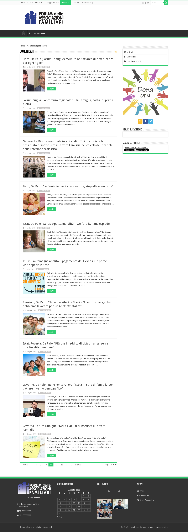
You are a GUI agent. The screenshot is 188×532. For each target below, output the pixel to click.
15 (84, 503)
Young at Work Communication (155, 527)
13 (62, 465)
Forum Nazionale (38, 33)
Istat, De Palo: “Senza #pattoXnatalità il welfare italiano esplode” (67, 223)
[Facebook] (145, 3)
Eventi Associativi (133, 61)
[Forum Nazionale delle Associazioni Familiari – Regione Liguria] (44, 16)
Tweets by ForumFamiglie (135, 147)
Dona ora (65, 3)
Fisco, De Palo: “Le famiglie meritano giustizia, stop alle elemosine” (68, 186)
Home (23, 33)
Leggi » (51, 89)
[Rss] (143, 3)
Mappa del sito (53, 3)
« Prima (24, 465)
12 (56, 465)
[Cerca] (166, 2)
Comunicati (44, 67)
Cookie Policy (87, 3)
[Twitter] (148, 3)
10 (46, 465)
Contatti (76, 3)
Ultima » (78, 465)
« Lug (59, 516)
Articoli (129, 52)
